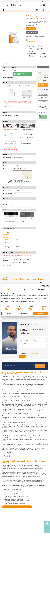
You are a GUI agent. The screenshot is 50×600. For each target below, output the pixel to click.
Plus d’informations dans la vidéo (31, 40)
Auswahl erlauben (25, 313)
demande (14, 256)
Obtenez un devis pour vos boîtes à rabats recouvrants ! (17, 507)
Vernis (4, 202)
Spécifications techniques (43, 102)
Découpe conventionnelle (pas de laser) (28, 129)
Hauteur (25, 85)
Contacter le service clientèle (43, 117)
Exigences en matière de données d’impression (8, 236)
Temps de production (6, 259)
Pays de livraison (7, 265)
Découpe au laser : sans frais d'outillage (11, 149)
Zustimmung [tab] (8, 289)
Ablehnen (9, 313)
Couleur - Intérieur (7, 193)
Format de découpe (7, 157)
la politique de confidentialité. (32, 353)
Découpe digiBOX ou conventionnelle (12, 129)
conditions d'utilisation (25, 351)
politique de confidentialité (37, 349)
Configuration (30, 28)
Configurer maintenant (40, 365)
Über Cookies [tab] (41, 289)
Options (5, 168)
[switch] (19, 308)
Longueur (6, 85)
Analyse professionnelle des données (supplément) (8, 242)
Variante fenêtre (7, 115)
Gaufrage (9, 219)
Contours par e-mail (20, 106)
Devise (4, 268)
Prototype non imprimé (8, 247)
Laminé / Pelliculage (7, 205)
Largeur (16, 85)
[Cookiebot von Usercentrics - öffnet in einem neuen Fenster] (43, 286)
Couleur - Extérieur (7, 190)
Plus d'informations (31, 32)
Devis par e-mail (43, 94)
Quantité (5, 70)
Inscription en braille (28, 219)
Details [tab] (25, 289)
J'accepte (30, 353)
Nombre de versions (8, 77)
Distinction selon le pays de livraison (23, 252)
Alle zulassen (41, 313)
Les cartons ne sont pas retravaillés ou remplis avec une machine (18, 231)
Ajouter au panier (43, 85)
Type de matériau (7, 165)
